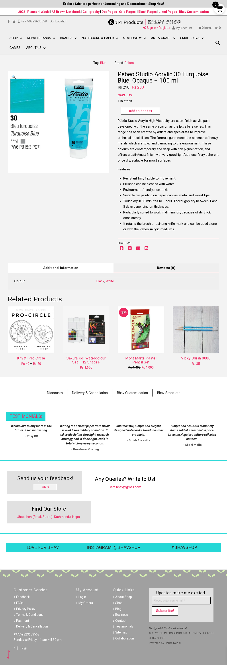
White (110, 281)
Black (100, 281)
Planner (33, 12)
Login (82, 597)
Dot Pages (109, 12)
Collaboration (124, 638)
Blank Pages (147, 12)
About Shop (123, 597)
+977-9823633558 (26, 634)
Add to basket (140, 111)
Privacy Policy (25, 609)
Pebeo (129, 63)
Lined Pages (168, 12)
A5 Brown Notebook (66, 12)
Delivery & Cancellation (32, 626)
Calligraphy (91, 12)
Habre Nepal (173, 643)
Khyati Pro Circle (31, 358)
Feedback (23, 597)
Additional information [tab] (60, 268)
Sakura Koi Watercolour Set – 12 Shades (86, 360)
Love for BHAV (43, 547)
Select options (32, 345)
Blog (118, 609)
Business (121, 614)
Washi (45, 12)
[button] (217, 43)
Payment (22, 620)
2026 (21, 12)
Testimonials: (26, 416)
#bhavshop (184, 547)
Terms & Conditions (29, 614)
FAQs (19, 603)
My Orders (85, 603)
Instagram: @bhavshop (113, 547)
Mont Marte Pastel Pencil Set (141, 360)
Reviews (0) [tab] (166, 268)
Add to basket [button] (87, 345)
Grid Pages (127, 12)
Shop (119, 603)
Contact (120, 620)
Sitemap (121, 632)
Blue (103, 63)
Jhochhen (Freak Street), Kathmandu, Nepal (48, 517)
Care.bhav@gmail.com (125, 487)
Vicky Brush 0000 (195, 358)
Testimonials (124, 626)
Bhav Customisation (194, 12)
